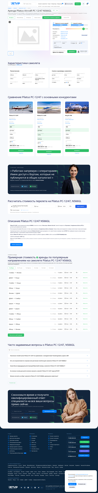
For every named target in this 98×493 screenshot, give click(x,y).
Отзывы (33, 440)
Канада (61, 467)
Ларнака (10, 479)
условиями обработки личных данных (31, 413)
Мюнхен (55, 473)
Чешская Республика (85, 465)
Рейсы (51, 446)
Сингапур (57, 475)
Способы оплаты (35, 448)
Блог (51, 448)
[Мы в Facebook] (28, 487)
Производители (53, 440)
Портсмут (17, 475)
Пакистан (10, 467)
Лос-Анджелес (17, 471)
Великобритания (31, 465)
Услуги (49, 3)
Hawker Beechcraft (69, 119)
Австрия (66, 465)
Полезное (50, 433)
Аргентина (33, 467)
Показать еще (12, 382)
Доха (32, 475)
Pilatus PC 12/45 (41, 115)
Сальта (46, 475)
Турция (24, 465)
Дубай (31, 471)
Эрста (35, 471)
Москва (22, 471)
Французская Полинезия (18, 467)
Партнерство (34, 451)
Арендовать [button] (21, 150)
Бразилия (55, 465)
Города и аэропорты (54, 444)
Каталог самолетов (42, 3)
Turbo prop (63, 37)
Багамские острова (46, 467)
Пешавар (42, 475)
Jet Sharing (12, 451)
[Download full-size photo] (10, 22)
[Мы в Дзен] (35, 487)
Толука (33, 473)
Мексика (39, 467)
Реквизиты (34, 446)
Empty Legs (60, 3)
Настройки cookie (49, 489)
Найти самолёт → (81, 206)
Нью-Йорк (10, 471)
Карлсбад (37, 475)
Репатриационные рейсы (15, 442)
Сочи (18, 479)
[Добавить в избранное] (54, 10)
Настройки (72, 487)
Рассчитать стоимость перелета (52, 17)
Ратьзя (20, 473)
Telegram (25, 186)
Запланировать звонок (49, 411)
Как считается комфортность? (76, 26)
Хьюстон (38, 473)
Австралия (71, 465)
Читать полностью (16, 244)
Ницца (14, 479)
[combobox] (29, 3)
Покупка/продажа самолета (16, 448)
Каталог (15, 8)
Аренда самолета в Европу (39, 479)
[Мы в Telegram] (38, 487)
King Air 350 (68, 115)
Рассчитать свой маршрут (16, 335)
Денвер (51, 473)
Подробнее (21, 153)
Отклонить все (81, 484)
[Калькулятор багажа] (76, 43)
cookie (76, 474)
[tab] (69, 85)
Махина (60, 471)
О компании (34, 436)
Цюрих (29, 473)
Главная (9, 8)
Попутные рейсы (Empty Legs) (17, 453)
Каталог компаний (54, 438)
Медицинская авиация (15, 444)
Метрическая (19, 64)
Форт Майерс (11, 475)
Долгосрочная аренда (15, 438)
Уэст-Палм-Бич (44, 473)
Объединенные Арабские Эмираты (43, 465)
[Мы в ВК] (21, 487)
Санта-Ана (51, 475)
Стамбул (27, 471)
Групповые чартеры (14, 440)
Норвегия (77, 465)
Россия (20, 465)
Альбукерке (10, 473)
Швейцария (60, 465)
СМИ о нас (34, 442)
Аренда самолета (14, 436)
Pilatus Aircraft (64, 35)
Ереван (21, 479)
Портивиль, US (64, 38)
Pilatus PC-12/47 (64, 33)
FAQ (51, 442)
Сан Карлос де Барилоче (64, 473)
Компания (32, 433)
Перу (52, 467)
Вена (56, 471)
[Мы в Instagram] (24, 487)
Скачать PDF (66, 17)
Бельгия (57, 467)
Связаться (78, 3)
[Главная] (15, 3)
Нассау (15, 473)
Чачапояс (25, 473)
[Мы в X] (31, 487)
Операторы (53, 3)
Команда (33, 438)
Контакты (34, 444)
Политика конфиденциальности (52, 487)
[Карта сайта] (54, 488)
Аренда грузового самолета (16, 446)
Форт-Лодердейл (50, 471)
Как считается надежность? (57, 26)
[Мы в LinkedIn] (42, 487)
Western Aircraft (64, 31)
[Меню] (83, 3)
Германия (27, 467)
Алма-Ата (28, 475)
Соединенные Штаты (12, 465)
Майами (44, 471)
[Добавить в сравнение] (57, 10)
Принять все (72, 484)
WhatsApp (34, 186)
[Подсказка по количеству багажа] (81, 43)
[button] (62, 206)
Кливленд (23, 475)
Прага (39, 471)
